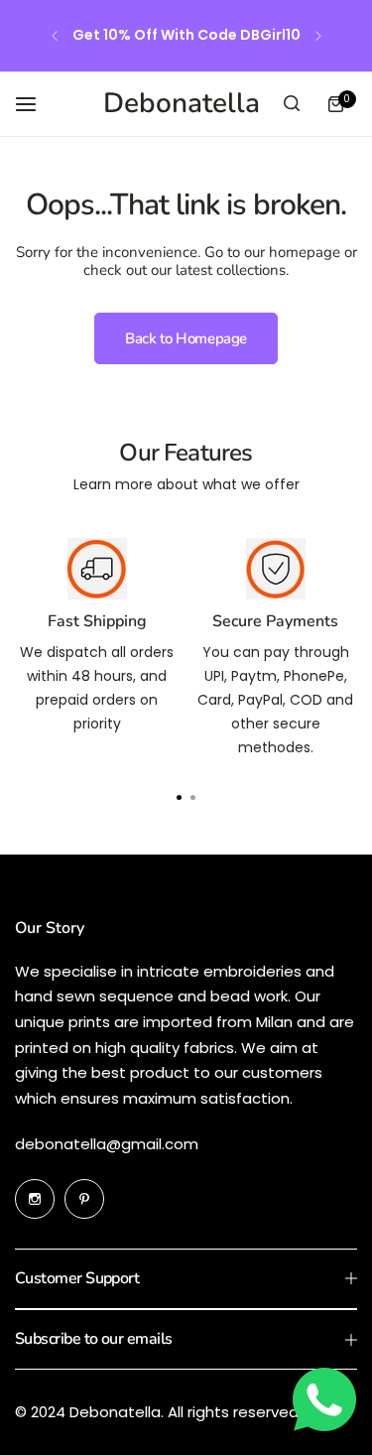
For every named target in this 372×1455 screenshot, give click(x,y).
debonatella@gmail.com (106, 1143)
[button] (54, 36)
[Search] (291, 104)
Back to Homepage (186, 338)
